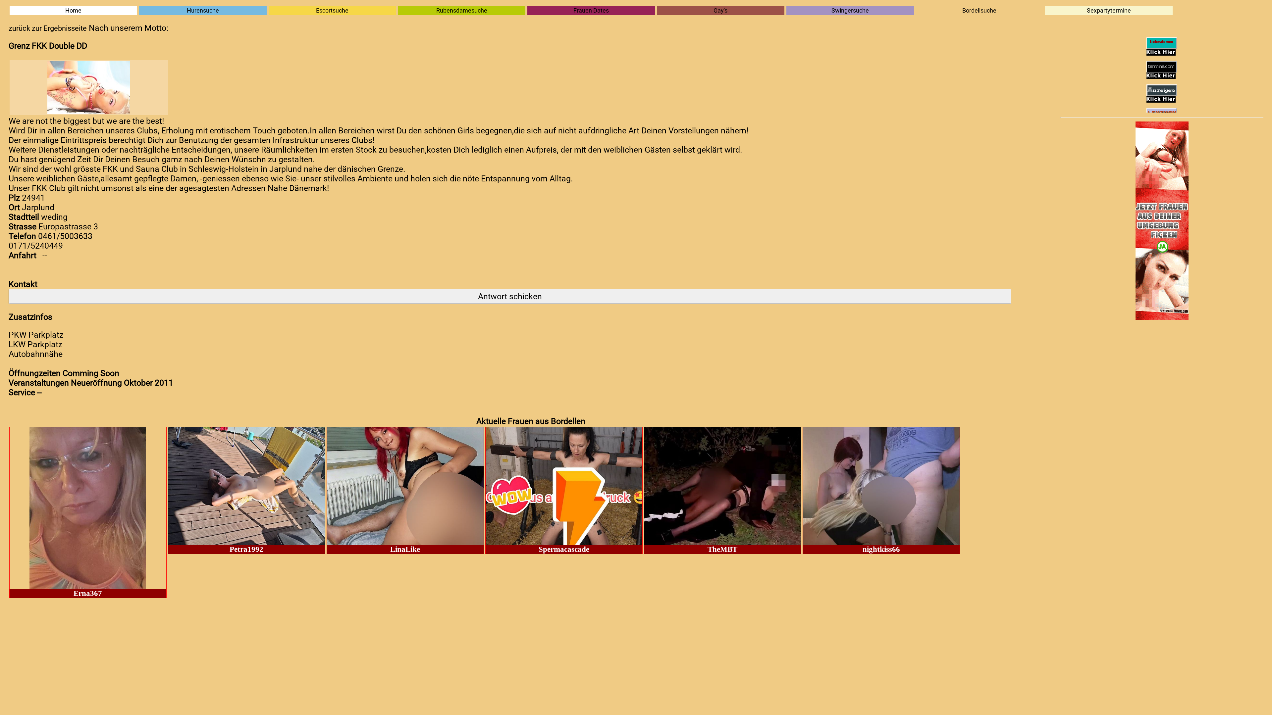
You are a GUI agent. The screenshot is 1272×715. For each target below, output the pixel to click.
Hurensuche (203, 10)
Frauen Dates (591, 10)
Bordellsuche (979, 10)
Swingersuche (850, 10)
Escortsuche (332, 10)
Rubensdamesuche (461, 10)
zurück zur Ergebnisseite (48, 28)
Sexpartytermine (1109, 10)
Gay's (720, 10)
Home (73, 10)
